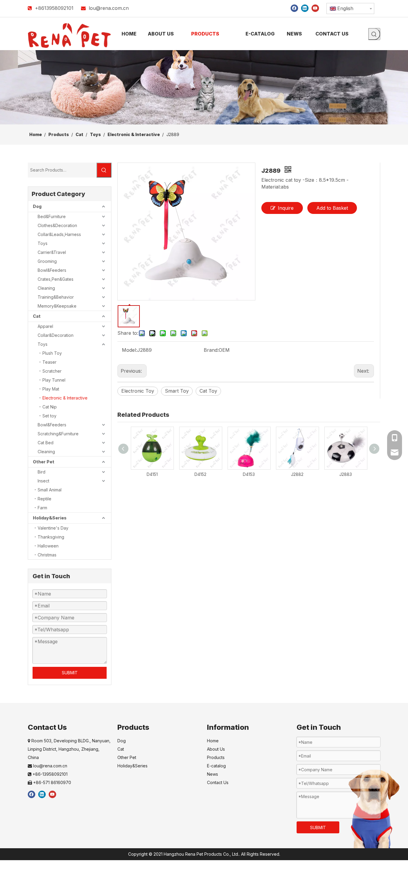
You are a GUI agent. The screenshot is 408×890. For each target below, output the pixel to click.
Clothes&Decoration (57, 225)
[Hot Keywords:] (374, 34)
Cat (37, 316)
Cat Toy (208, 391)
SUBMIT (70, 672)
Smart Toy (177, 391)
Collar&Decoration (55, 335)
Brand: (211, 350)
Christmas (47, 554)
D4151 (152, 474)
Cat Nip (49, 406)
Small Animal (50, 489)
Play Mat (50, 388)
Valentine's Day (53, 527)
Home (213, 740)
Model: (129, 350)
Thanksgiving (51, 536)
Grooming (47, 261)
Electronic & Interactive (65, 397)
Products (216, 757)
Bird (41, 471)
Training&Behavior (56, 297)
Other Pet (43, 461)
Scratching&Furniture (58, 433)
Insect (43, 480)
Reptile (44, 498)
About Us (216, 749)
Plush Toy (52, 353)
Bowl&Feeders (52, 270)
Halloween (48, 545)
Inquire (286, 208)
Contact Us (217, 782)
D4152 (200, 474)
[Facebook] (294, 8)
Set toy (49, 415)
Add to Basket (332, 208)
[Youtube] (315, 8)
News (212, 774)
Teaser (49, 362)
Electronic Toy (137, 391)
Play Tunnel (53, 379)
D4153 (249, 474)
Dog (37, 206)
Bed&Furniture (52, 216)
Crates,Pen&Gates (55, 279)
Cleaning (46, 288)
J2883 (345, 474)
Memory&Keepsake (57, 306)
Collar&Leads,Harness (59, 234)
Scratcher (52, 371)
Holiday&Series (50, 517)
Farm (42, 507)
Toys (42, 243)
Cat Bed (45, 442)
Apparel (45, 326)
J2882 (297, 474)
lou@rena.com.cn (109, 8)
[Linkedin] (305, 8)
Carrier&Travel (52, 252)
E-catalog (216, 765)
